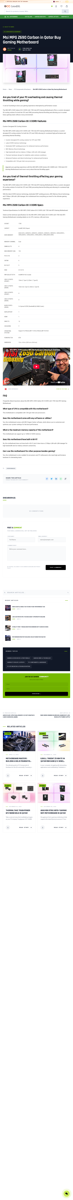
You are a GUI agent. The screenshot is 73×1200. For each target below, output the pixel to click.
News (10, 89)
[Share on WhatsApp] (61, 479)
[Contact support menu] (66, 1193)
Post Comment (56, 567)
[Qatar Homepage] (12, 6)
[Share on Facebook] (47, 479)
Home (4, 89)
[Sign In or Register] (56, 6)
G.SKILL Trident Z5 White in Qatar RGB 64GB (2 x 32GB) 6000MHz (53, 761)
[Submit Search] (65, 11)
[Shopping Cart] (67, 6)
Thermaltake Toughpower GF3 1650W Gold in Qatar (18, 811)
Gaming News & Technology (42, 658)
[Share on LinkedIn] (56, 479)
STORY (24, 775)
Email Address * (42, 536)
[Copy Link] (65, 479)
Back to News (9, 27)
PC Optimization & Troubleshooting (18, 666)
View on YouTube (61, 389)
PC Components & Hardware (12, 31)
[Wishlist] (61, 6)
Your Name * (11, 536)
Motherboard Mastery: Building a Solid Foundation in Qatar (18, 761)
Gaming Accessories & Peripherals (18, 658)
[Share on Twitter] (51, 479)
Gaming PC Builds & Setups (16, 662)
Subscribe (36, 693)
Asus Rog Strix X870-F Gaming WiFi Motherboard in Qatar (54, 811)
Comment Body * (12, 545)
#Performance (11, 468)
